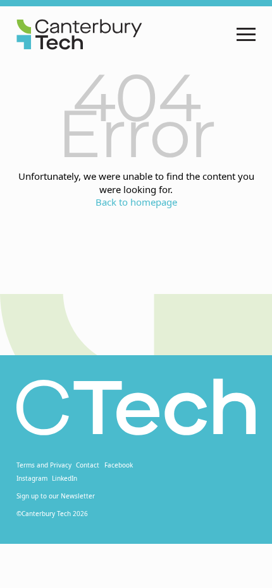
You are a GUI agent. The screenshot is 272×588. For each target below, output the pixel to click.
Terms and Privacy (43, 465)
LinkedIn (64, 478)
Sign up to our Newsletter (55, 495)
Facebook (118, 465)
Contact (87, 465)
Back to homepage (136, 202)
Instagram (31, 478)
